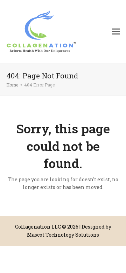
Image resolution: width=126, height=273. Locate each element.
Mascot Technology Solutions (63, 234)
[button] (116, 32)
